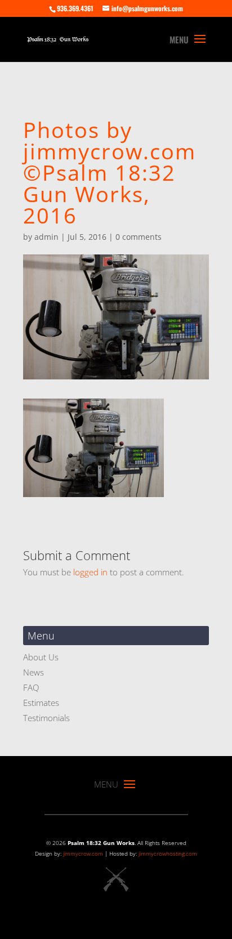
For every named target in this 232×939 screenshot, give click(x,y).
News (33, 672)
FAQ (31, 687)
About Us (41, 657)
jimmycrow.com (83, 853)
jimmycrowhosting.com (168, 853)
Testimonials (46, 717)
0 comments (138, 236)
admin (46, 236)
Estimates (41, 702)
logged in (90, 572)
